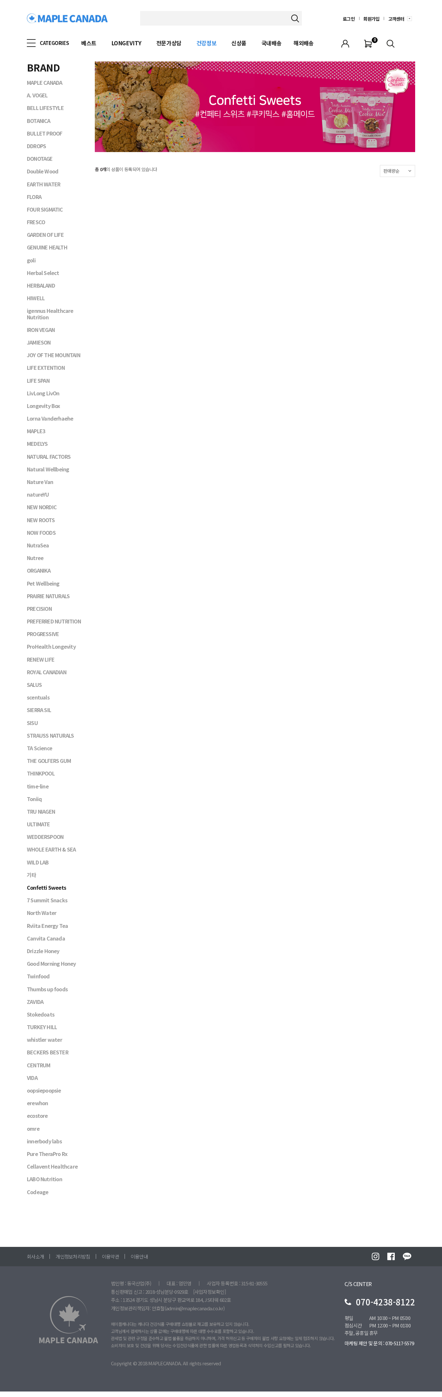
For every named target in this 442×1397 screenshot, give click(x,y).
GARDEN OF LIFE (45, 234)
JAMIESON (39, 342)
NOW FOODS (41, 532)
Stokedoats (40, 1014)
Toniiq (34, 799)
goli (31, 260)
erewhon (37, 1103)
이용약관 (110, 1256)
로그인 (349, 19)
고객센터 (396, 19)
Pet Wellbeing (43, 583)
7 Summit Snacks (47, 900)
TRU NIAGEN (41, 811)
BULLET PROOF (44, 133)
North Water (41, 913)
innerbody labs (44, 1141)
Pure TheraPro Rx (47, 1154)
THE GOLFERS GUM (49, 760)
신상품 (239, 43)
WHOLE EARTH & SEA (51, 849)
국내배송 (271, 43)
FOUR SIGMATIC (45, 209)
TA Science (39, 748)
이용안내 (139, 1256)
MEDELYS (37, 443)
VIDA (32, 1078)
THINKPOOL (41, 773)
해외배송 (303, 43)
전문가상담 (169, 43)
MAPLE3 (36, 431)
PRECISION (39, 608)
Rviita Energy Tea (47, 926)
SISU (32, 723)
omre (33, 1128)
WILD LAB (38, 862)
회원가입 (371, 19)
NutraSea (38, 545)
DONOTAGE (40, 158)
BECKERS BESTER (47, 1052)
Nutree (35, 558)
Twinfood (38, 976)
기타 (31, 875)
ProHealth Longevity (51, 646)
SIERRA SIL (39, 710)
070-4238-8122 (385, 1302)
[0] (368, 43)
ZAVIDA (35, 1002)
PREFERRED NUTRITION (54, 621)
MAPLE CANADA (44, 82)
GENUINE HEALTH (47, 247)
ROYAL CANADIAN (46, 672)
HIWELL (36, 298)
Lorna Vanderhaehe (50, 418)
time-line (38, 786)
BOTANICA (38, 121)
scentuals (38, 697)
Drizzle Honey (43, 951)
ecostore (37, 1115)
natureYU (38, 494)
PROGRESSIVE (43, 634)
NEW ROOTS (41, 520)
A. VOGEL (37, 95)
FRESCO (36, 222)
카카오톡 (407, 1256)
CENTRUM (38, 1065)
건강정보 (206, 43)
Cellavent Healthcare (52, 1166)
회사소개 (35, 1256)
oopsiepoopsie (44, 1090)
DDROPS (36, 146)
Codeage (37, 1192)
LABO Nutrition (44, 1179)
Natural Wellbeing (48, 469)
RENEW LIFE (40, 659)
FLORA (34, 197)
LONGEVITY (126, 43)
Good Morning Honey (51, 963)
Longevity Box (43, 406)
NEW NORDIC (42, 507)
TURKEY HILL (42, 1027)
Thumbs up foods (47, 989)
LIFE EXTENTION (46, 367)
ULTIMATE (38, 824)
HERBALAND (41, 285)
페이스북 (391, 1256)
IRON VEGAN (41, 330)
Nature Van (40, 482)
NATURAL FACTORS (49, 456)
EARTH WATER (43, 184)
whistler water (44, 1039)
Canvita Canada (46, 938)
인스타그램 (375, 1256)
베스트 (88, 43)
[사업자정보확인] (209, 1291)
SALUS (34, 684)
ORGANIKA (39, 570)
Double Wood (42, 171)
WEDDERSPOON (45, 837)
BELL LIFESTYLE (45, 108)
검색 (295, 18)
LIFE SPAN (38, 380)
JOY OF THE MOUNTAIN (53, 355)
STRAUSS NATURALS (50, 735)
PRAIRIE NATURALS (48, 596)
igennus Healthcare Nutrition (50, 314)
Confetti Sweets (46, 887)
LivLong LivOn (43, 393)
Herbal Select (43, 273)
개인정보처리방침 (73, 1256)
